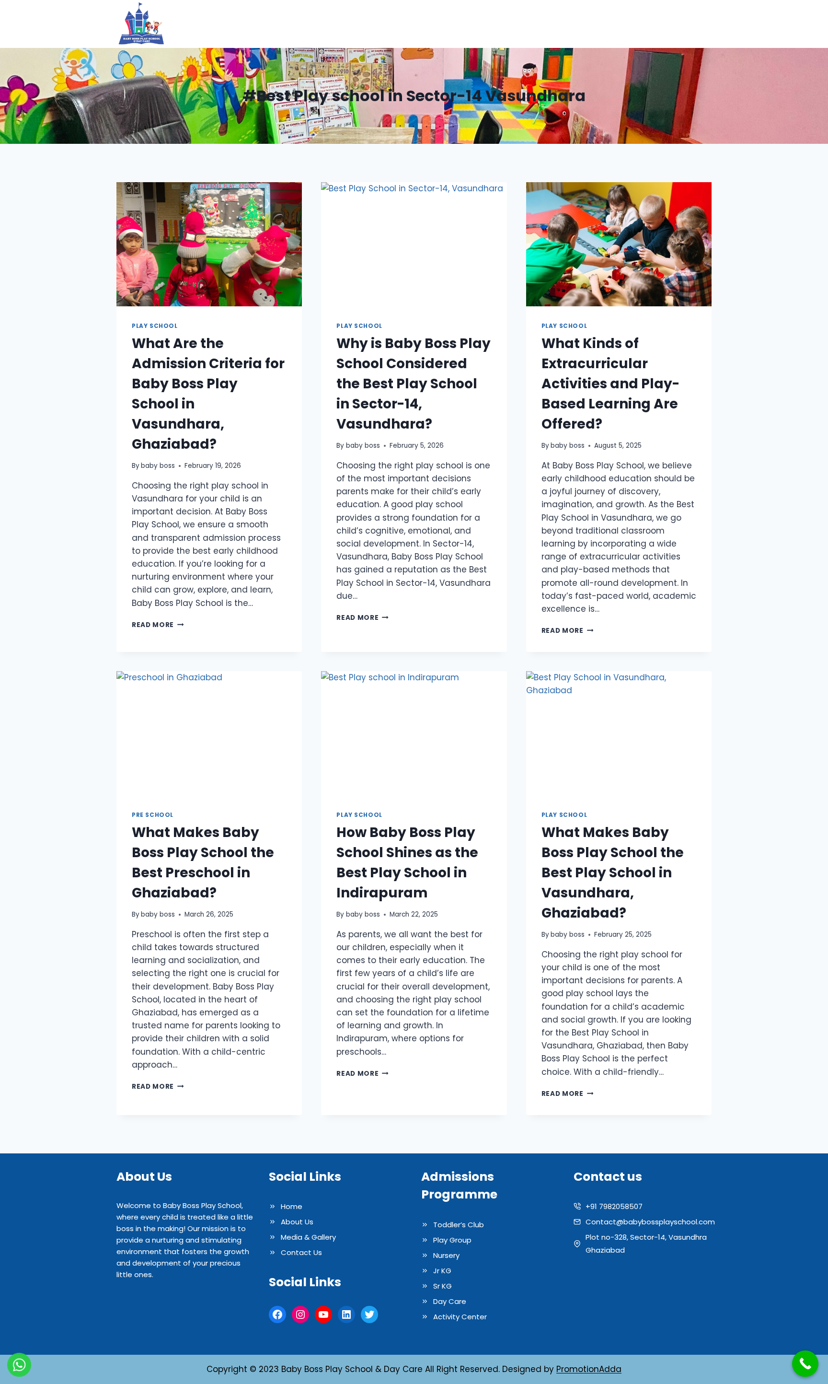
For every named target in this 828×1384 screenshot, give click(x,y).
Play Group (452, 1240)
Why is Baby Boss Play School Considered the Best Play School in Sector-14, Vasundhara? (413, 383)
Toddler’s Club (458, 1225)
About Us (457, 24)
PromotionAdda (588, 1369)
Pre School (152, 815)
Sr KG (442, 1286)
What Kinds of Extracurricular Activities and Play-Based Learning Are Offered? (610, 383)
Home (416, 24)
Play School (155, 326)
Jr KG (442, 1271)
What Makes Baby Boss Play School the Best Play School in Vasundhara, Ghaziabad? (612, 872)
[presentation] (209, 244)
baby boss (158, 465)
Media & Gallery (581, 24)
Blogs (637, 24)
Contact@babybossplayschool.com (650, 1222)
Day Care (449, 1301)
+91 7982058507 (614, 1206)
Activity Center (460, 1317)
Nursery (446, 1255)
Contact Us (683, 24)
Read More (158, 624)
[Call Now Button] (805, 1363)
